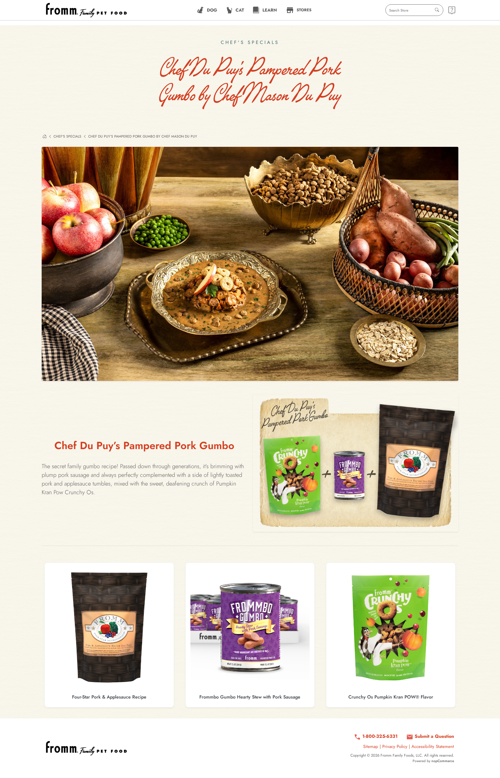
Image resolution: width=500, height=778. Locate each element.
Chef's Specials (67, 136)
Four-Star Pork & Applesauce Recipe (109, 697)
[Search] (437, 10)
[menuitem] (207, 10)
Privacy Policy (394, 746)
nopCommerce (442, 761)
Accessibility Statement (432, 746)
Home (45, 136)
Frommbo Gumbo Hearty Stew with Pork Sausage (249, 697)
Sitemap (370, 746)
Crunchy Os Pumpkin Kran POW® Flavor (390, 697)
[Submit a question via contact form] (452, 10)
